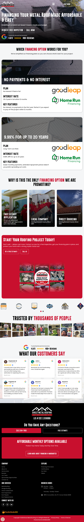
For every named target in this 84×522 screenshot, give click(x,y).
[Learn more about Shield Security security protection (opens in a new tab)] (2, 519)
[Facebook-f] (3, 504)
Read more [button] (7, 375)
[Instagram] (7, 504)
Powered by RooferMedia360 (42, 520)
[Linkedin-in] (11, 504)
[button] (41, 311)
